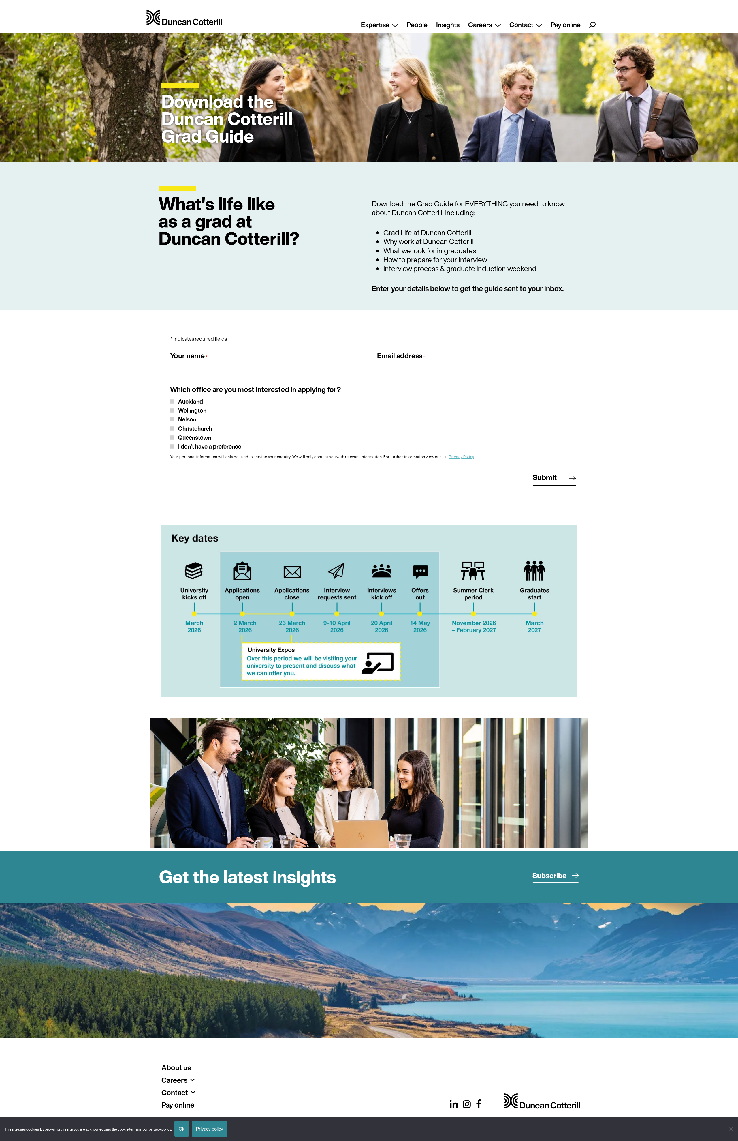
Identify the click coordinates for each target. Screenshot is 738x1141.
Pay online (566, 24)
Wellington (192, 410)
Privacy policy (209, 1128)
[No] (731, 1129)
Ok (181, 1128)
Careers (480, 24)
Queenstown (194, 437)
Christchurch (195, 428)
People (417, 24)
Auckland (190, 401)
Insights (448, 24)
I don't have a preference (209, 446)
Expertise (375, 24)
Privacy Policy (461, 457)
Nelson (187, 419)
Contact (521, 24)
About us (176, 1067)
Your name (188, 356)
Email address (401, 356)
